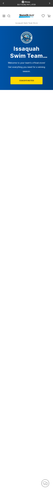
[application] (45, 483)
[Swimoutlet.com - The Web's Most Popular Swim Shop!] (26, 16)
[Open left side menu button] (4, 16)
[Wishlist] (43, 16)
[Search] (9, 16)
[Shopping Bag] (49, 16)
